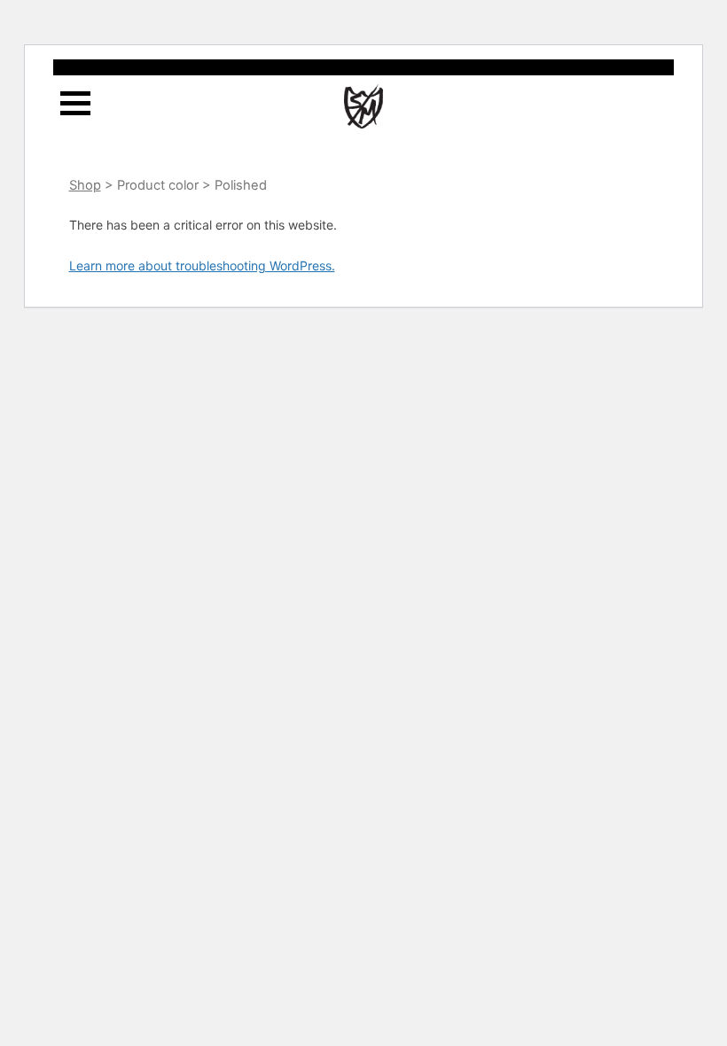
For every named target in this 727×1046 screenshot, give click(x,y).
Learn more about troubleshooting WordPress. (202, 265)
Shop (85, 185)
